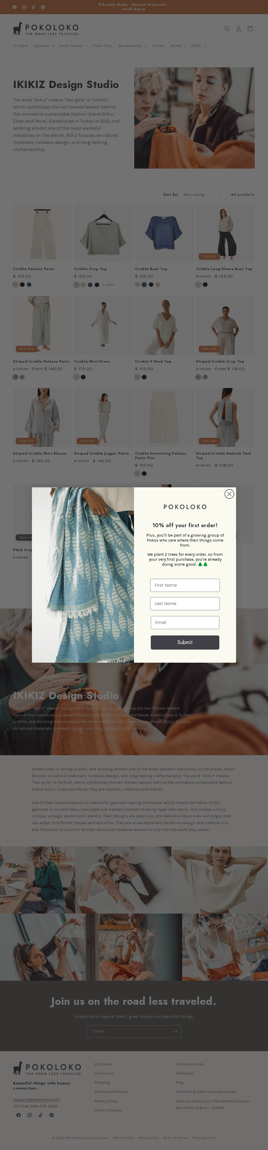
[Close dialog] (229, 494)
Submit (185, 642)
